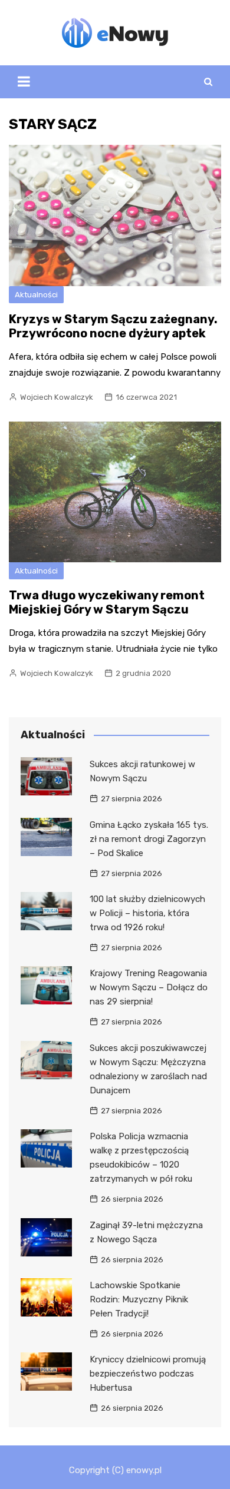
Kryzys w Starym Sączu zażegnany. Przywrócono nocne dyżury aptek (113, 326)
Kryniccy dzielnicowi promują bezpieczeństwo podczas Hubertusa (148, 1373)
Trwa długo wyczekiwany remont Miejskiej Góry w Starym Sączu (107, 602)
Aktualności (36, 294)
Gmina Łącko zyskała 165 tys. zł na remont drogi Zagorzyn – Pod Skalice (149, 839)
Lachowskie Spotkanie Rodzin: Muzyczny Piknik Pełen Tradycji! (139, 1299)
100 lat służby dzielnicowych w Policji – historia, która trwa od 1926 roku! (147, 913)
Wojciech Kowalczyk (56, 397)
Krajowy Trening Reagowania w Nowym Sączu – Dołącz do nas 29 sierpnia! (149, 987)
